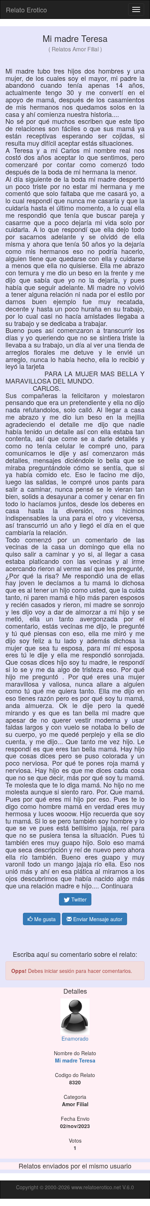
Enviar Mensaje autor (97, 919)
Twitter (78, 899)
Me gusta (44, 919)
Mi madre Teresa (75, 1060)
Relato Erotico (26, 9)
